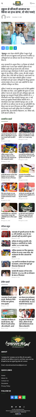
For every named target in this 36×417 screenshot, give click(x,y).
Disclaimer (4, 383)
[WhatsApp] (11, 48)
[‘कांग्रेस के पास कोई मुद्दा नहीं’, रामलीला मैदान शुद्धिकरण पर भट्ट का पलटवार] (27, 187)
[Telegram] (15, 48)
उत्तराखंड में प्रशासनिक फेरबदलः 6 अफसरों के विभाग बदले (26, 176)
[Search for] (2, 4)
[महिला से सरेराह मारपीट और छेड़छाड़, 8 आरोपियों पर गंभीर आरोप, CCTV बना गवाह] (27, 127)
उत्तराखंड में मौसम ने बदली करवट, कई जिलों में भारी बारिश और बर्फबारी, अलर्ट (8, 323)
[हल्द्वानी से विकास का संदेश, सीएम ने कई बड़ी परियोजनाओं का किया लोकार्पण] (27, 313)
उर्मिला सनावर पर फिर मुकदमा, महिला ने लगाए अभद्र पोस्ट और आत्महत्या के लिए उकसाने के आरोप (8, 157)
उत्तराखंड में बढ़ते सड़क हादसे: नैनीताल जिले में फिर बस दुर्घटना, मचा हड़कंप (8, 300)
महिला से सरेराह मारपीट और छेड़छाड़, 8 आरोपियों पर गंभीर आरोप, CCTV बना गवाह (26, 135)
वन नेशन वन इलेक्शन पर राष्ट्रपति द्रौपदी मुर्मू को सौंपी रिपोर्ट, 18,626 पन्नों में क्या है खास (27, 300)
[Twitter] (7, 48)
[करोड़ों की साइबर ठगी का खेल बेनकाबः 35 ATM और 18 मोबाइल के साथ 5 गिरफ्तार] (9, 168)
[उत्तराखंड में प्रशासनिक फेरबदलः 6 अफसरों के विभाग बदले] (27, 168)
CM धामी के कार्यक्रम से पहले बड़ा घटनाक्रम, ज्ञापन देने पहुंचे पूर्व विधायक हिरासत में (27, 155)
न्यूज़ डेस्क (8, 17)
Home (3, 375)
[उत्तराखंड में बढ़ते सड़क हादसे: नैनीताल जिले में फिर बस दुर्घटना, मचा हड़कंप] (9, 291)
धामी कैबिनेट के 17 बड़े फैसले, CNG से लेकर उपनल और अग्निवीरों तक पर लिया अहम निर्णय (9, 216)
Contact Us (5, 381)
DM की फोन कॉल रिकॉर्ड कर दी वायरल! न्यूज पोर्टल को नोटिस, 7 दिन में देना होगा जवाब (26, 216)
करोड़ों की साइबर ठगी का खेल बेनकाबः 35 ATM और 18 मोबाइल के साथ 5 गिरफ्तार (9, 176)
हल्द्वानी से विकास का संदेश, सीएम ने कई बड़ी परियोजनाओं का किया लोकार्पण (26, 323)
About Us (4, 378)
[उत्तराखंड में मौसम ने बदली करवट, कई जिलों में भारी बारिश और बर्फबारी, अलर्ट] (9, 313)
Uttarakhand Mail (20, 409)
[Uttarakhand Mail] (18, 3)
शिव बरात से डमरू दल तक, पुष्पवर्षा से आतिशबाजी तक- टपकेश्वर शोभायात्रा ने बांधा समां (8, 196)
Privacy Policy (5, 386)
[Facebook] (3, 48)
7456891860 (23, 412)
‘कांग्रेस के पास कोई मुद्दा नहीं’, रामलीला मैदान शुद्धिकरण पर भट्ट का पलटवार (27, 195)
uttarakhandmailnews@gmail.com (16, 365)
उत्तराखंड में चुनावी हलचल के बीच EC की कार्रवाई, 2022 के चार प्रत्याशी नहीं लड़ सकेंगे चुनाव (9, 136)
